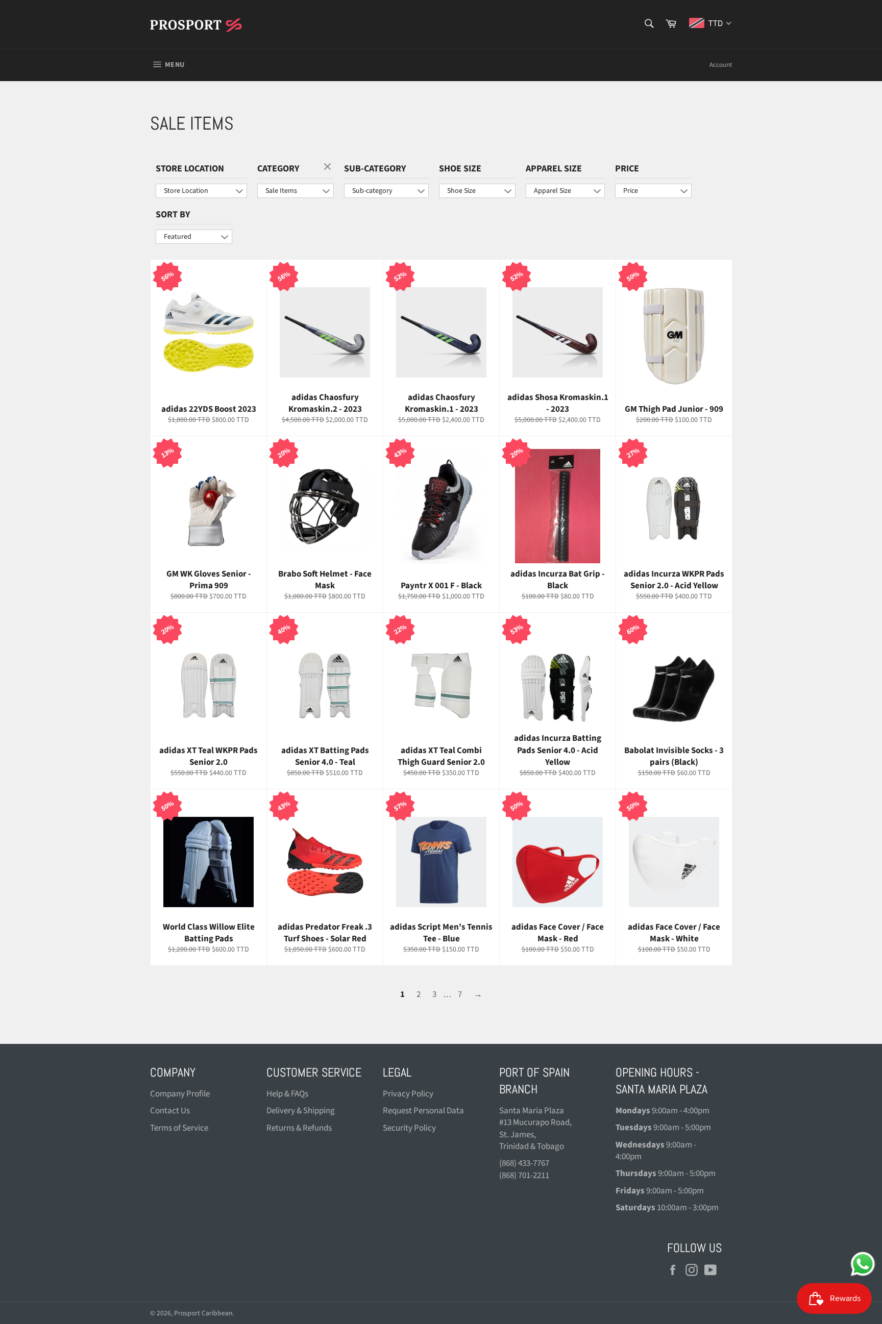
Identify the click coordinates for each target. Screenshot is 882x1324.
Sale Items (281, 191)
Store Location (190, 168)
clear (329, 167)
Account (720, 64)
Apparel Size (554, 168)
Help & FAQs (287, 1094)
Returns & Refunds (299, 1128)
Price (627, 168)
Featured (177, 237)
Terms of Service (179, 1128)
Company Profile (180, 1094)
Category (278, 168)
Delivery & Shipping (300, 1111)
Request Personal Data (423, 1111)
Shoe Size (460, 168)
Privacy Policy (408, 1094)
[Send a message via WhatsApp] (863, 1264)
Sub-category (375, 168)
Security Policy (409, 1128)
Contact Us (170, 1111)
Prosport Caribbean (203, 1313)
